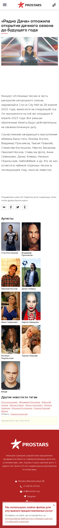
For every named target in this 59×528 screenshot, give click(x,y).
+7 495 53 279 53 (31, 486)
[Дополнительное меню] (54, 4)
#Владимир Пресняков (29, 402)
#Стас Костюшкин (9, 402)
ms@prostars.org (31, 491)
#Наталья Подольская (21, 408)
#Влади (4, 411)
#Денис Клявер (17, 405)
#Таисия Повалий (42, 408)
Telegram (31, 496)
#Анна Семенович (34, 405)
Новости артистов (19, 414)
